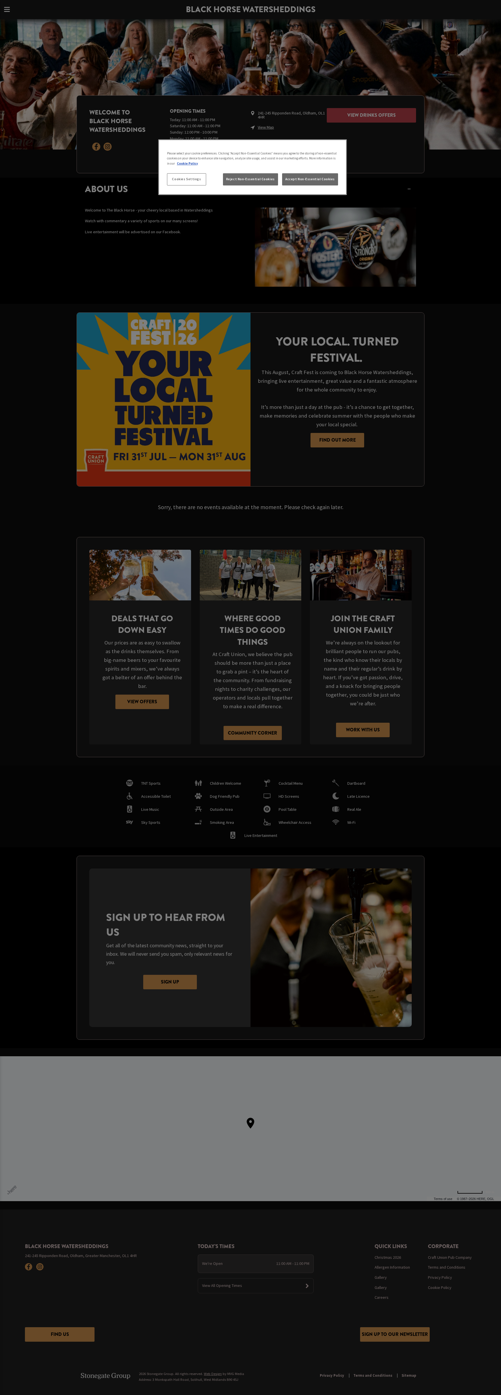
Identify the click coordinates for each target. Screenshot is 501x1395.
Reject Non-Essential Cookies (250, 179)
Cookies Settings (186, 179)
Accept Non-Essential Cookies (310, 179)
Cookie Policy (187, 163)
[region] (252, 167)
